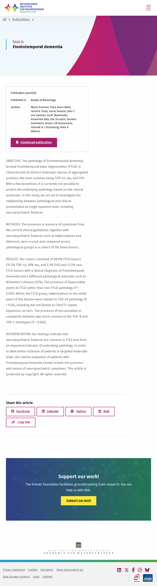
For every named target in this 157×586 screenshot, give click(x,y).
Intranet (47, 576)
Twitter (80, 411)
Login (36, 576)
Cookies (33, 569)
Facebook (23, 411)
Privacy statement (14, 569)
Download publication (36, 142)
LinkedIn (52, 411)
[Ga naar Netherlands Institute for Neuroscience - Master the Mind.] (4, 19)
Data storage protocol (16, 576)
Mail (106, 411)
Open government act (69, 569)
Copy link (23, 422)
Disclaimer (47, 569)
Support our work (78, 500)
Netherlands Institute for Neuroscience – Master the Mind (24, 8)
